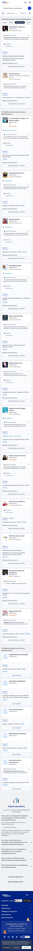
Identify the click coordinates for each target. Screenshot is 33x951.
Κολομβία (22, 928)
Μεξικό (18, 928)
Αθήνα (11, 22)
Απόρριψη (16, 947)
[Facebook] (4, 937)
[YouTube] (16, 937)
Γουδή (28, 22)
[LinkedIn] (12, 937)
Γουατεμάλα (17, 930)
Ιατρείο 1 (5, 52)
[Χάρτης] (30, 13)
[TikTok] (20, 937)
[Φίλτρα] (3, 13)
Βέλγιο (14, 928)
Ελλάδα (10, 928)
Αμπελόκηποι (20, 22)
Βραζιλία (22, 930)
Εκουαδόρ (10, 930)
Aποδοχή (26, 947)
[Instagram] (8, 937)
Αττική (4, 22)
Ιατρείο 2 (11, 518)
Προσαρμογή (6, 947)
